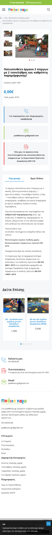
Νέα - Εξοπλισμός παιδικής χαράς (17, 18)
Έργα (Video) (36, 178)
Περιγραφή (14, 178)
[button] (17, 46)
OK (48, 523)
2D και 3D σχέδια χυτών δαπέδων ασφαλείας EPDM (38, 321)
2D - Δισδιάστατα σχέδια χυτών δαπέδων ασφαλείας (14, 322)
